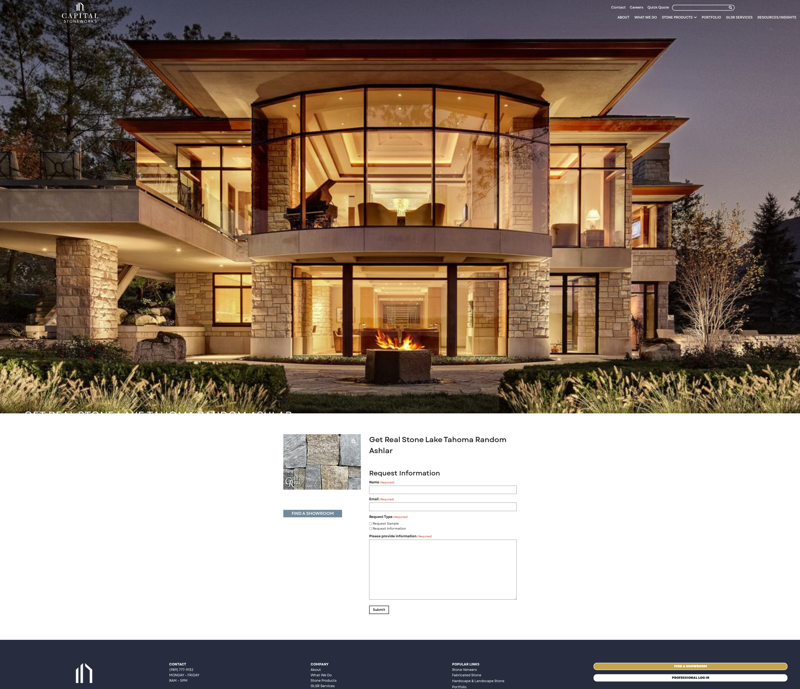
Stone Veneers (464, 669)
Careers (636, 7)
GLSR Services (323, 686)
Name (382, 482)
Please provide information (400, 536)
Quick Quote (658, 7)
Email (381, 499)
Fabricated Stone (466, 675)
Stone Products (324, 680)
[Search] (730, 7)
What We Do (321, 675)
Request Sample (386, 523)
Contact (618, 7)
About (316, 669)
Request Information (389, 528)
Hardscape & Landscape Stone (478, 681)
